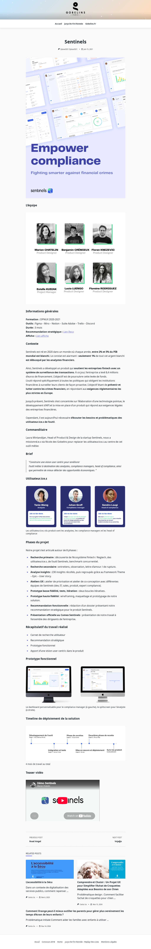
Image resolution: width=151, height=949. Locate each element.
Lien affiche (42, 335)
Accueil (58, 23)
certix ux (31, 897)
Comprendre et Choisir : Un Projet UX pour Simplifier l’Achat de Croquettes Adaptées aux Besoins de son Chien (99, 886)
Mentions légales (109, 942)
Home (60, 942)
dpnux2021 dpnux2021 (68, 49)
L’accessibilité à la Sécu (39, 882)
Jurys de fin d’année (73, 23)
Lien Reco (68, 331)
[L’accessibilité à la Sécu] (50, 869)
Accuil (37, 942)
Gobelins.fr (90, 23)
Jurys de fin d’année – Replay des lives (82, 942)
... (67, 891)
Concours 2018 (48, 942)
